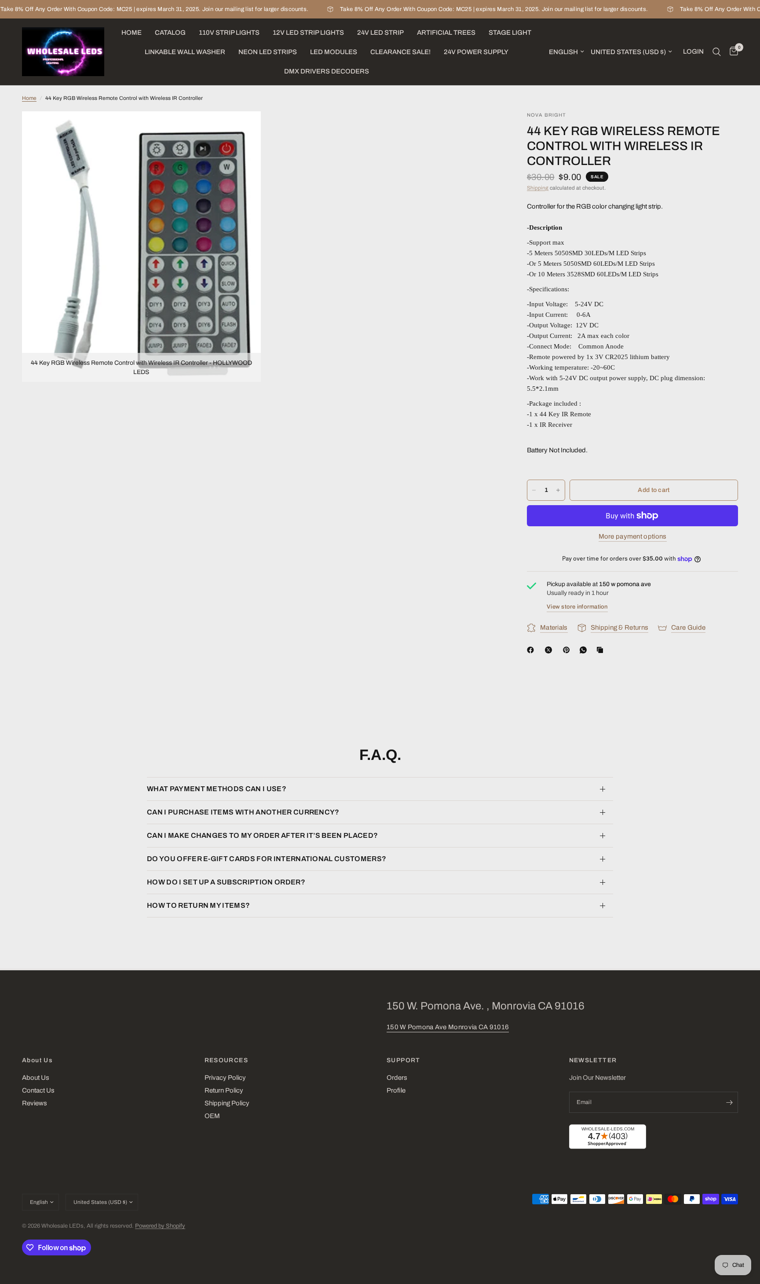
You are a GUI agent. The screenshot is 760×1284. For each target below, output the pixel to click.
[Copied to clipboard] (601, 650)
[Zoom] (242, 129)
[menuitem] (131, 32)
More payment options (633, 536)
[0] (731, 51)
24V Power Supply (476, 51)
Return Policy (224, 1090)
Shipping (537, 188)
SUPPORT (403, 1060)
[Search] (716, 51)
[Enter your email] (729, 1102)
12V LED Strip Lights (308, 32)
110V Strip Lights (229, 32)
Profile (396, 1090)
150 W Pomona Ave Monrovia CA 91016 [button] (448, 1027)
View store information (577, 607)
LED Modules (333, 51)
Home (131, 32)
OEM (212, 1115)
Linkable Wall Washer (185, 51)
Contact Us (38, 1090)
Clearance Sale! (400, 51)
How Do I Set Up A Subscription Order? (226, 882)
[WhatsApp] (585, 650)
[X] (550, 650)
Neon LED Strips (267, 51)
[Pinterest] (568, 650)
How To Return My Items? (198, 905)
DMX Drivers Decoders (326, 71)
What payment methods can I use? (216, 788)
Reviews (34, 1103)
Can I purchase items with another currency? (243, 812)
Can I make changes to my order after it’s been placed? (262, 835)
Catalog (170, 32)
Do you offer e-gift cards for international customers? (266, 858)
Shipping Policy (227, 1103)
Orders (397, 1077)
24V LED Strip (380, 32)
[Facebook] (532, 650)
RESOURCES (226, 1060)
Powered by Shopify (160, 1226)
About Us (37, 1060)
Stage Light (510, 32)
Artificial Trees (446, 32)
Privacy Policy (225, 1077)
